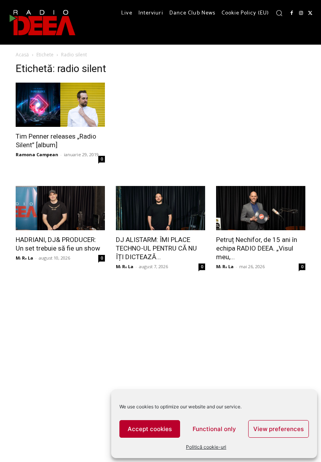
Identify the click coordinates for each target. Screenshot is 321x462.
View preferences (278, 429)
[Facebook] (291, 13)
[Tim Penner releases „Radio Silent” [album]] (60, 105)
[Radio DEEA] (43, 22)
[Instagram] (301, 13)
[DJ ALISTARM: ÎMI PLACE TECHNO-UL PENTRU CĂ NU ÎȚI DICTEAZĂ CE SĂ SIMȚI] (160, 208)
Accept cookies (150, 429)
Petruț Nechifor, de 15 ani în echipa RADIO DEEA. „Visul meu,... (256, 248)
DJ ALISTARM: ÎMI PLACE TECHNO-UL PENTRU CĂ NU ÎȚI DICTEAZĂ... (156, 248)
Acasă (22, 54)
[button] (279, 13)
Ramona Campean (37, 154)
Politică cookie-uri (206, 447)
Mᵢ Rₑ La (24, 258)
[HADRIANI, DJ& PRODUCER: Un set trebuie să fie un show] (60, 208)
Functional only (214, 429)
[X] (310, 13)
